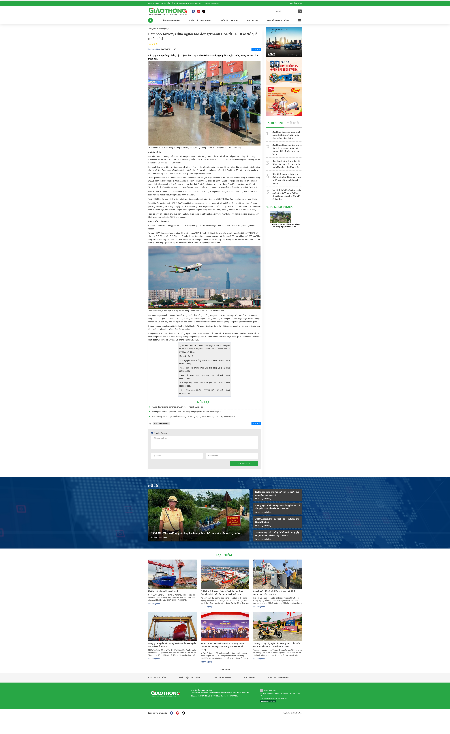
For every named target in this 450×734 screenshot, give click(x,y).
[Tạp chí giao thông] (167, 11)
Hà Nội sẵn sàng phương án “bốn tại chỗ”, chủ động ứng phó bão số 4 (277, 493)
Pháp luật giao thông (190, 678)
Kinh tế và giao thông (278, 678)
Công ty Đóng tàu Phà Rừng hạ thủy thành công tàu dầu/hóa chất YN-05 (172, 645)
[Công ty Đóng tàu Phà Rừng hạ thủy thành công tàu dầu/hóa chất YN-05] (172, 626)
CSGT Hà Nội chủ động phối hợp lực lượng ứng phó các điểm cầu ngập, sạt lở (195, 533)
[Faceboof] (171, 713)
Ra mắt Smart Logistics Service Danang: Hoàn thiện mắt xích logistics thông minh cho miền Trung (222, 646)
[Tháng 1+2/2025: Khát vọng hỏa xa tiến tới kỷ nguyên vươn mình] (280, 217)
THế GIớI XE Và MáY (229, 20)
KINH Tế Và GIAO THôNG (278, 20)
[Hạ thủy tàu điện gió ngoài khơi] (172, 574)
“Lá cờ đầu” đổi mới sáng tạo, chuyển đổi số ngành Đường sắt (177, 407)
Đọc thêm (224, 555)
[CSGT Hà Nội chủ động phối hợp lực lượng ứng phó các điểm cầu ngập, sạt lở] (198, 515)
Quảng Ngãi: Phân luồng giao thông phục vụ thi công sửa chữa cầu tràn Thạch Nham (277, 507)
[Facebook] (193, 11)
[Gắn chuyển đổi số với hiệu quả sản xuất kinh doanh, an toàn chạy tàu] (277, 574)
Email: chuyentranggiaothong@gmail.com (187, 3)
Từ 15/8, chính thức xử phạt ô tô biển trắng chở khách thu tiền (277, 520)
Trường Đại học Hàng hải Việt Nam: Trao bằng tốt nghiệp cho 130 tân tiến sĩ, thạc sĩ (186, 412)
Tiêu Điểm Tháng (279, 207)
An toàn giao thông (159, 537)
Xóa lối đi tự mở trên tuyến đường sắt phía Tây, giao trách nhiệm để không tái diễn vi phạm (286, 178)
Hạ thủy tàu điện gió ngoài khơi (163, 591)
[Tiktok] (203, 11)
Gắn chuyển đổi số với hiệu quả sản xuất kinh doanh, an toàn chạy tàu (274, 592)
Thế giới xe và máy (222, 678)
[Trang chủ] (150, 20)
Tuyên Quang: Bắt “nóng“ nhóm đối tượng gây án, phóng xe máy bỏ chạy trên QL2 (277, 534)
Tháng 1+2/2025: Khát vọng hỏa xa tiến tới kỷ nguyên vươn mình (286, 225)
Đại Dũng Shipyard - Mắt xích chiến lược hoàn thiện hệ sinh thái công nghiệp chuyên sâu (222, 592)
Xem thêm (225, 669)
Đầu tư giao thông (157, 678)
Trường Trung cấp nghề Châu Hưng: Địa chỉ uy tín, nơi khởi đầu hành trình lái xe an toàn (276, 645)
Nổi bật (153, 486)
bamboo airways (162, 423)
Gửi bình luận (244, 464)
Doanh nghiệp (163, 28)
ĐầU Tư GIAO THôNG (171, 20)
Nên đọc (203, 402)
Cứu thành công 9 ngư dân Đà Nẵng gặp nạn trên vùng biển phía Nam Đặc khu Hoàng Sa (286, 164)
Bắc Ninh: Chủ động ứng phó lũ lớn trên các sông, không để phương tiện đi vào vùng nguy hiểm (287, 149)
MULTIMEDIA (252, 20)
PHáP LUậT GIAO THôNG (200, 20)
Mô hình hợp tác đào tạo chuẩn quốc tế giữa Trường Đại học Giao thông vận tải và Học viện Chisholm (194, 416)
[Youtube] (198, 11)
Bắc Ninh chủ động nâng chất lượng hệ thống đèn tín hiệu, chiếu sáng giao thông (286, 135)
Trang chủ (152, 28)
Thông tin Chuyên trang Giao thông (159, 3)
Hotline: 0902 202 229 (212, 3)
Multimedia (249, 678)
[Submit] (300, 11)
